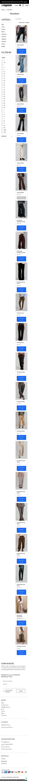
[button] (23, 5)
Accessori (4, 715)
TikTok (3, 759)
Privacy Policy (4, 780)
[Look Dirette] (25, 705)
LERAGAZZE (7, 663)
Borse (2, 713)
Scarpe (3, 711)
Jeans (2, 709)
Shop (2, 703)
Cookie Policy (12, 780)
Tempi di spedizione (7, 727)
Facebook (4, 763)
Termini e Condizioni (22, 780)
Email (5, 684)
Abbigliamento (5, 707)
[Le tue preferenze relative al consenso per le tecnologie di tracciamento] (26, 778)
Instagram (4, 761)
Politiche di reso (5, 725)
